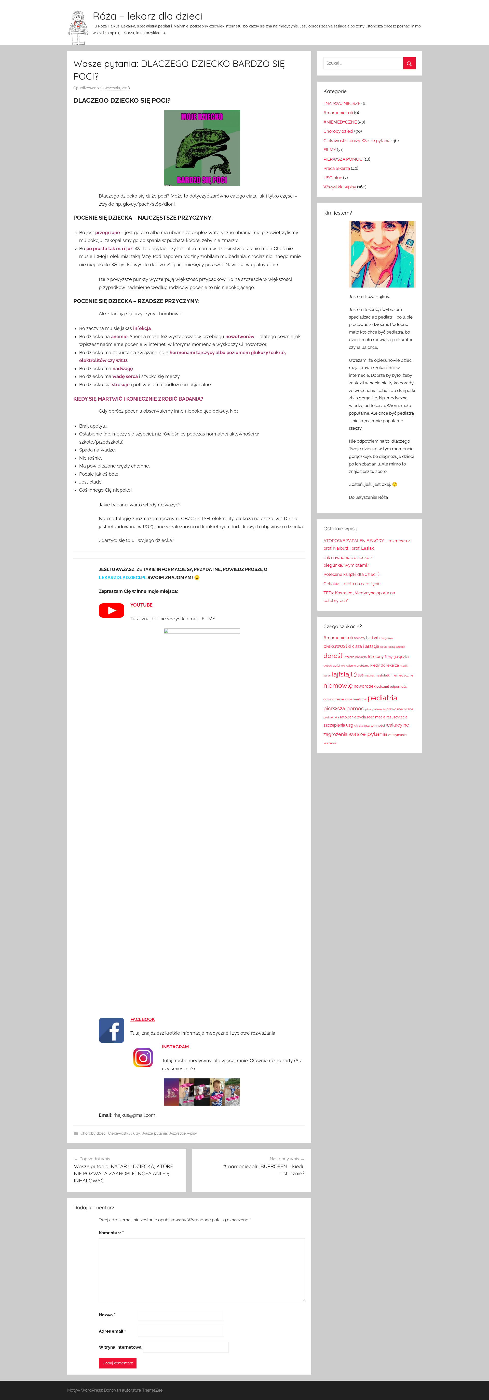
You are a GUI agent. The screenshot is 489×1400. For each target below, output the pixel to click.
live (360, 675)
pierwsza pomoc (343, 708)
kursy (327, 675)
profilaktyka (331, 717)
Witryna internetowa (120, 1347)
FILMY (329, 149)
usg (349, 725)
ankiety (359, 638)
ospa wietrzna (355, 699)
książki (404, 665)
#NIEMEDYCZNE (340, 122)
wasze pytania (367, 734)
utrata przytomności (369, 725)
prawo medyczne (399, 709)
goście (327, 665)
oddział (382, 686)
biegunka (387, 638)
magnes (369, 675)
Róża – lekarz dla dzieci (147, 15)
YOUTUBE (141, 605)
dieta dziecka (396, 646)
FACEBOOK (142, 1019)
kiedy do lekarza (384, 665)
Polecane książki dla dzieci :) (351, 574)
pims (368, 709)
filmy (388, 657)
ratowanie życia (353, 717)
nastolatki (383, 675)
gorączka (401, 657)
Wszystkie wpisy (182, 1133)
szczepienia (334, 725)
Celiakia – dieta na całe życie (352, 583)
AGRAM (181, 1046)
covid (383, 646)
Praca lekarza (336, 168)
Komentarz (111, 1232)
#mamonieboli (338, 112)
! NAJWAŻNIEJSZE (341, 103)
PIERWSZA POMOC (342, 159)
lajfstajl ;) (344, 674)
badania (373, 638)
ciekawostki (337, 646)
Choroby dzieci (93, 1133)
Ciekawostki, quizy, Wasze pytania (137, 1133)
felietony (376, 656)
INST (167, 1046)
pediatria (382, 697)
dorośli (333, 655)
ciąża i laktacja (365, 646)
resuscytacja (397, 717)
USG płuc (332, 177)
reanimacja (376, 717)
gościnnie (339, 665)
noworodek (364, 686)
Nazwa (107, 1314)
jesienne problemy (357, 665)
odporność (398, 686)
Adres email (112, 1331)
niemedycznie (402, 675)
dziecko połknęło (356, 656)
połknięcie (378, 709)
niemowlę (338, 685)
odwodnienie (333, 699)
